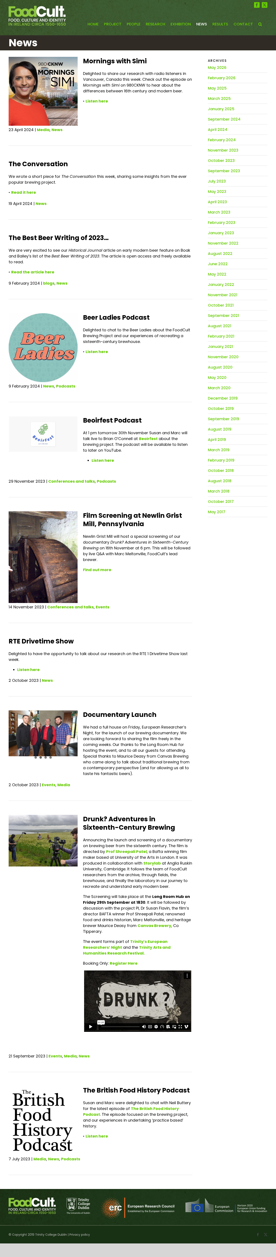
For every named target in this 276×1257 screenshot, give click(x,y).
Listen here (97, 101)
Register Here (124, 963)
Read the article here (32, 272)
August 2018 (219, 481)
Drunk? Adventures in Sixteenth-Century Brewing (129, 823)
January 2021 (220, 346)
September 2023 (224, 171)
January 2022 (221, 284)
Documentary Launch (120, 714)
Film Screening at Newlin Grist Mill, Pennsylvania (132, 520)
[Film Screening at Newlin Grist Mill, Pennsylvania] (43, 537)
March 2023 (219, 212)
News (57, 129)
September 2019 (223, 419)
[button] (260, 24)
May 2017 (216, 512)
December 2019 (223, 398)
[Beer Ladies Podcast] (43, 347)
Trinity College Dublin (51, 1234)
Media (43, 129)
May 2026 (217, 67)
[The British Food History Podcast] (43, 1120)
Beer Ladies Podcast (116, 317)
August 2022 (220, 253)
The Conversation (38, 164)
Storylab (152, 863)
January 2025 (221, 109)
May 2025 (217, 88)
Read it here (23, 192)
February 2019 (221, 460)
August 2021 (219, 326)
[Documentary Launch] (43, 736)
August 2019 (219, 429)
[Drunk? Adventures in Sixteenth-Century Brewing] (43, 840)
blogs (49, 283)
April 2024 (217, 129)
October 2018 (221, 470)
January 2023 (221, 233)
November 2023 (223, 150)
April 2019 (217, 439)
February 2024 (222, 140)
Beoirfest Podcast (112, 420)
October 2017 (221, 501)
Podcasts (65, 386)
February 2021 (221, 336)
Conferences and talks (71, 481)
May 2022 (217, 274)
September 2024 (224, 119)
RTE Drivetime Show (41, 641)
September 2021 (223, 315)
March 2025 (219, 98)
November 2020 (223, 357)
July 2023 (217, 181)
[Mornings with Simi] (43, 91)
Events (102, 607)
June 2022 (218, 264)
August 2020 (220, 367)
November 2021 (222, 295)
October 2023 (221, 160)
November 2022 (223, 243)
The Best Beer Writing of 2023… (59, 237)
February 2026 (221, 78)
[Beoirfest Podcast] (43, 434)
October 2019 (221, 408)
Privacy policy (79, 1234)
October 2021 (221, 305)
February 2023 (221, 222)
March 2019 (218, 450)
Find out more (97, 569)
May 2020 (217, 377)
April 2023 (217, 202)
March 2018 (218, 491)
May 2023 (217, 191)
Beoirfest (148, 438)
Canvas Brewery (154, 925)
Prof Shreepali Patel (126, 851)
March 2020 (219, 388)
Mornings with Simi (115, 61)
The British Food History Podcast (136, 1090)
